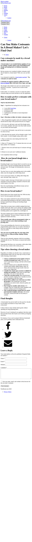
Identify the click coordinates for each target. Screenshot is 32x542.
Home (5, 5)
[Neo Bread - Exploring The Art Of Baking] (16, 3)
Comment (4, 367)
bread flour (13, 108)
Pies (5, 11)
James (7, 54)
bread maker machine (21, 77)
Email (3, 361)
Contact (9, 18)
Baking (6, 10)
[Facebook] (8, 329)
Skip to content (4, 1)
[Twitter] (8, 338)
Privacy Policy (7, 392)
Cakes (5, 8)
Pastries (6, 13)
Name (3, 358)
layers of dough (5, 83)
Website (3, 364)
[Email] (8, 347)
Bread (5, 7)
